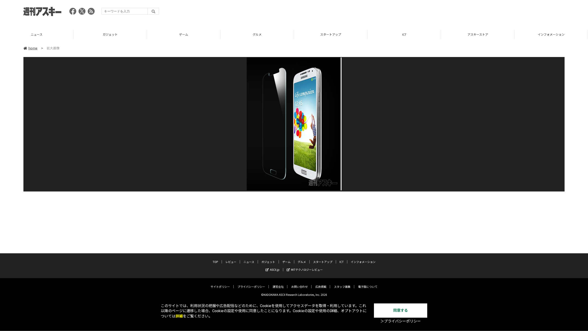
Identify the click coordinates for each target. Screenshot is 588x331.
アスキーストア (404, 34)
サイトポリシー (220, 286)
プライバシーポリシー (251, 286)
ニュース (248, 262)
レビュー (230, 262)
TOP (215, 262)
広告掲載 (320, 286)
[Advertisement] (481, 12)
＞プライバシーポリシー (400, 321)
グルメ (184, 34)
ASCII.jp (275, 269)
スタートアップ (257, 34)
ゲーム (110, 34)
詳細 (179, 316)
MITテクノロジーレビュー (307, 269)
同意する (400, 310)
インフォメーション (478, 34)
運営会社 (278, 286)
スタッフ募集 (342, 286)
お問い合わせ (299, 286)
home (32, 48)
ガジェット (37, 34)
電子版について (367, 286)
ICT (331, 34)
